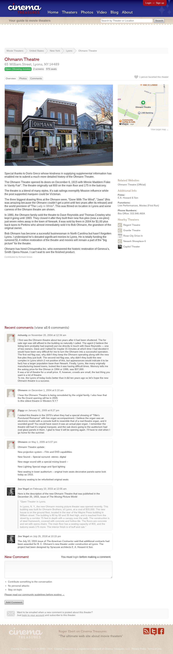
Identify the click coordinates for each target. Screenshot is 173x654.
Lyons (69, 50)
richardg (22, 335)
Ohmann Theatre (87, 50)
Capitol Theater (131, 246)
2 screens (38, 69)
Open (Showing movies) (18, 69)
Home (53, 12)
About (127, 12)
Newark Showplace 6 (134, 241)
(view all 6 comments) (51, 327)
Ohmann (23, 390)
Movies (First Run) (149, 205)
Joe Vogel (23, 488)
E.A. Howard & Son (128, 197)
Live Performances (128, 205)
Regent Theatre (131, 224)
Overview (11, 78)
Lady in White (45, 206)
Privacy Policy (138, 648)
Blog (114, 12)
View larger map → (159, 129)
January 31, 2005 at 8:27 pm (43, 410)
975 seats (51, 69)
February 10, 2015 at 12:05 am (50, 488)
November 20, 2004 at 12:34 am (48, 335)
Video (102, 12)
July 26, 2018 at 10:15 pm (47, 536)
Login (148, 3)
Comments (36, 78)
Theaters (69, 12)
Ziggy (21, 410)
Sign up (160, 3)
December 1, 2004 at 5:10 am (48, 390)
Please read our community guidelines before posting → (35, 594)
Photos (87, 12)
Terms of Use (154, 648)
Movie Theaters (15, 50)
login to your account (33, 615)
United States (36, 50)
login (76, 556)
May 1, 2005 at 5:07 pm (44, 442)
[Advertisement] (86, 36)
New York (55, 50)
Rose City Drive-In (133, 235)
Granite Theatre (131, 230)
